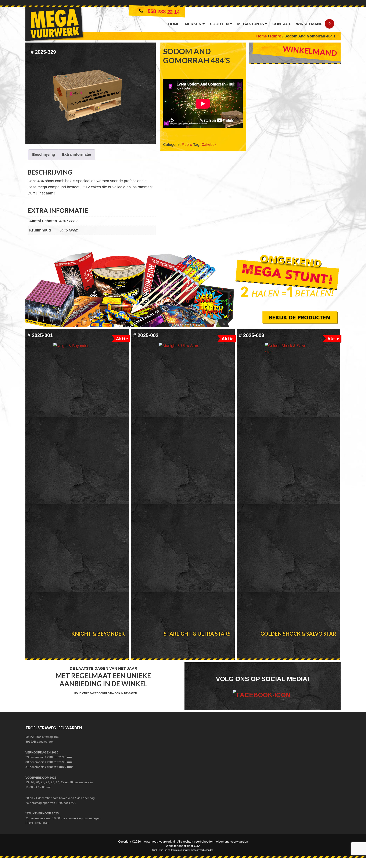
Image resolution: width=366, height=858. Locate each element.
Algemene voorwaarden (232, 841)
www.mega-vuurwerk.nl (159, 841)
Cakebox (208, 144)
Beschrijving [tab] (43, 154)
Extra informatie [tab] (76, 154)
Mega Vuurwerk (54, 25)
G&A (197, 845)
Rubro (275, 36)
